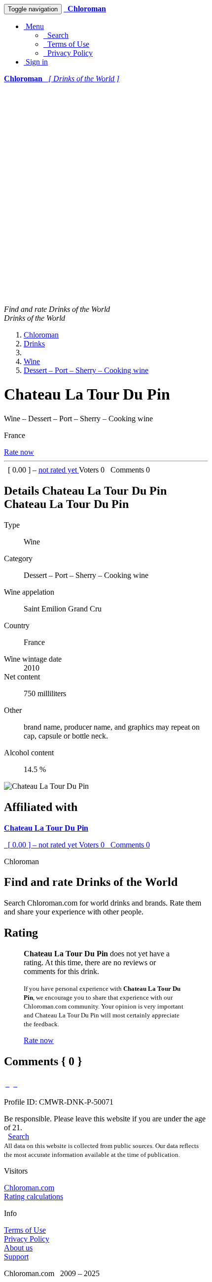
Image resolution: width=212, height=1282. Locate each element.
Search (56, 35)
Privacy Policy (68, 53)
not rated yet (58, 470)
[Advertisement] (106, 194)
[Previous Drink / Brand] (7, 1084)
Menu (34, 26)
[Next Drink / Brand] (15, 1084)
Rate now (19, 452)
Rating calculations (33, 1196)
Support (16, 1256)
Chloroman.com (29, 1187)
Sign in (36, 62)
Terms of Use (66, 44)
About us (18, 1248)
